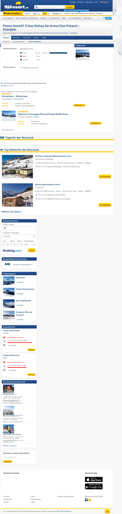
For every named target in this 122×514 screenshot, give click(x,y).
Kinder (12, 241)
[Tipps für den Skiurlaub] (107, 18)
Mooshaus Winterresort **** (13, 416)
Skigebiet (6, 38)
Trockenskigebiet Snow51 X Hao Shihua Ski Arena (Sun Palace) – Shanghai (48, 33)
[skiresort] (16, 6)
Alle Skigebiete (8, 18)
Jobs (95, 2)
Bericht (31, 350)
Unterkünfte (87, 18)
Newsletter (80, 2)
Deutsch (105, 2)
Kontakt (43, 38)
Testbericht (79, 105)
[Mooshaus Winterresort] (8, 410)
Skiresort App (91, 473)
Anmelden (7, 461)
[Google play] (94, 489)
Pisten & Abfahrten (34, 41)
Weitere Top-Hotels (11, 212)
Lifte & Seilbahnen (75, 18)
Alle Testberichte (7, 130)
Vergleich (43, 18)
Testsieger (72, 2)
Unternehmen (36, 499)
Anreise (35, 38)
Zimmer (19, 241)
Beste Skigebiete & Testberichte (27, 18)
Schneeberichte (54, 18)
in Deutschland (18, 99)
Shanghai (4, 85)
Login (33, 502)
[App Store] (94, 482)
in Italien (36, 117)
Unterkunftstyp (29, 241)
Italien (5, 358)
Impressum (7, 499)
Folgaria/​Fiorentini (11, 355)
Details (88, 163)
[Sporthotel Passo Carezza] (8, 429)
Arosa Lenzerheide (11, 331)
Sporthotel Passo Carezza (12, 434)
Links (33, 496)
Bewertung (16, 38)
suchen (31, 250)
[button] (12, 250)
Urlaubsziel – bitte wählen (11, 233)
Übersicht (6, 41)
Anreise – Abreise (8, 224)
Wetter (64, 18)
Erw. (4, 241)
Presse (6, 502)
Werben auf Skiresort (66, 496)
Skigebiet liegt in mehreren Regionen (75, 10)
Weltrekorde (89, 2)
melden (34, 92)
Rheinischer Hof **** (10, 394)
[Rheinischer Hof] (8, 388)
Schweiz (6, 333)
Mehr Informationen (63, 511)
